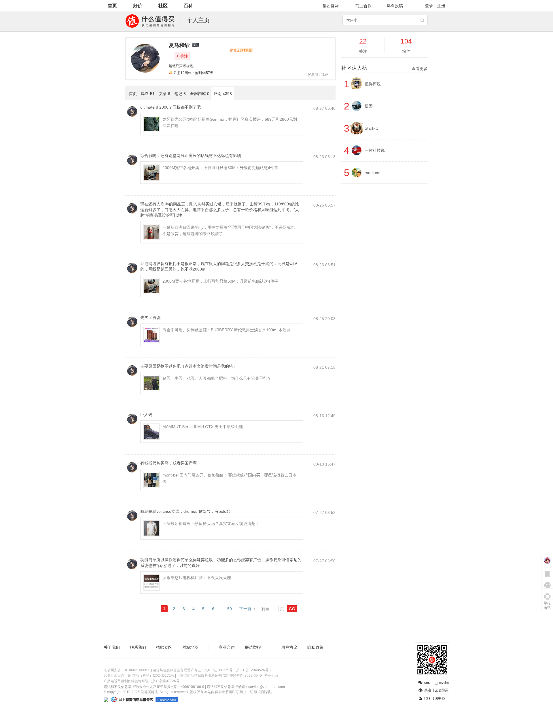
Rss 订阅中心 (434, 698)
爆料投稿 (395, 5)
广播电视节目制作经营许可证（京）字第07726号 (141, 681)
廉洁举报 (253, 647)
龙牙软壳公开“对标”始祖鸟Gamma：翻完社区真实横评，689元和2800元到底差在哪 (229, 122)
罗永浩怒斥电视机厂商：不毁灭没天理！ (198, 577)
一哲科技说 (375, 150)
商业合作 (363, 5)
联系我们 (138, 647)
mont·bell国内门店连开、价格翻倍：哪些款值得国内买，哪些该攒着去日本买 (229, 478)
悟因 (369, 106)
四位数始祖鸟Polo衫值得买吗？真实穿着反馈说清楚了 (210, 523)
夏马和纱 (179, 45)
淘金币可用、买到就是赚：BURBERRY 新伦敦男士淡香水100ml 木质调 (226, 330)
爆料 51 (148, 93)
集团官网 (331, 5)
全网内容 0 (199, 93)
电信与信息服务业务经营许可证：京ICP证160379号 (193, 670)
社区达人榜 (384, 68)
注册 (441, 5)
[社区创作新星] (241, 50)
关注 (182, 56)
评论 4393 (222, 93)
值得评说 (373, 84)
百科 (188, 5)
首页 (112, 5)
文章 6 (164, 93)
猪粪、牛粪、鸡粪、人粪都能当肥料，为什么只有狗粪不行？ (216, 378)
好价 (137, 5)
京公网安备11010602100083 (126, 670)
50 (229, 608)
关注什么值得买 (436, 690)
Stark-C (371, 128)
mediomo (373, 172)
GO (292, 608)
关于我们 (112, 647)
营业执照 (271, 676)
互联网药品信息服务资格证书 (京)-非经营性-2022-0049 (219, 676)
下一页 (245, 608)
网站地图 (190, 647)
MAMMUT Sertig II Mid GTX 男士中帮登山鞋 (202, 426)
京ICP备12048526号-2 (254, 670)
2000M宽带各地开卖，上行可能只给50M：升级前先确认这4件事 (220, 167)
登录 (429, 5)
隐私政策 (315, 647)
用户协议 (289, 647)
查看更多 (420, 68)
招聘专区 (164, 647)
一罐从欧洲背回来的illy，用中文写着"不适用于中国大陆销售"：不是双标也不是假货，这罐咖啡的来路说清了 (228, 230)
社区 (163, 5)
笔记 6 (180, 93)
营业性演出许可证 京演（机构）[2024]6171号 (139, 676)
